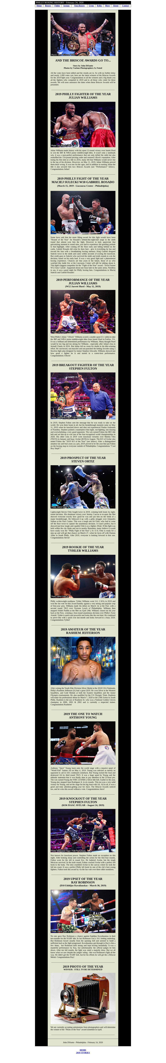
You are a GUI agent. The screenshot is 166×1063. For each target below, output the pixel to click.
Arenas (66, 6)
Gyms (91, 6)
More (107, 6)
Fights (57, 6)
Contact (125, 6)
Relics (99, 6)
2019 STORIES (83, 1053)
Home (39, 6)
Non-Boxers (79, 6)
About (115, 6)
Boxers (48, 6)
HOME (83, 1050)
